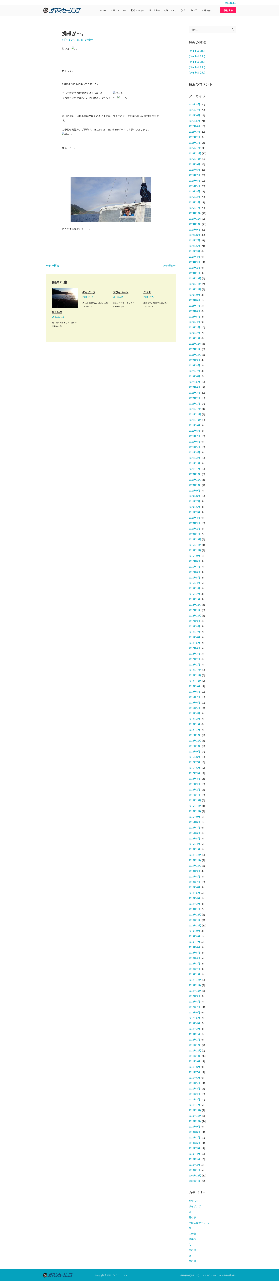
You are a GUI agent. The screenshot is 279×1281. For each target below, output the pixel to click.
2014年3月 (194, 903)
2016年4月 (194, 778)
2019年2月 (194, 593)
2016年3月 (194, 784)
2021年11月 (195, 414)
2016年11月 (195, 740)
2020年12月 (195, 474)
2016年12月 (195, 735)
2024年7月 (194, 240)
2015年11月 (195, 805)
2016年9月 (194, 751)
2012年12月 (195, 979)
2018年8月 (194, 626)
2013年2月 (194, 969)
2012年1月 (194, 1039)
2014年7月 (194, 882)
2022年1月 (194, 403)
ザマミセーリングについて (162, 10)
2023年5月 (194, 316)
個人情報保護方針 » (227, 1275)
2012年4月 (194, 1023)
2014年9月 (194, 871)
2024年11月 (195, 218)
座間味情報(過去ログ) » (190, 1275)
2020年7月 (194, 501)
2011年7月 (194, 1072)
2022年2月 (194, 398)
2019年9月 (194, 555)
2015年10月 (195, 811)
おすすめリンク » (209, 1275)
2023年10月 (195, 289)
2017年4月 (194, 713)
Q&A (183, 10)
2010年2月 (194, 1164)
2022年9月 (194, 360)
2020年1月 (194, 534)
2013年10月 (195, 925)
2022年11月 (195, 349)
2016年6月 (194, 767)
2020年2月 (194, 528)
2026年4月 (194, 126)
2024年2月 (194, 267)
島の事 (192, 1217)
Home (102, 10)
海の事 (192, 1250)
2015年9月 (194, 816)
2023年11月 (195, 283)
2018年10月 (195, 615)
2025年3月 (194, 196)
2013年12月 (195, 914)
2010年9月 (194, 1126)
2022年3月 (194, 392)
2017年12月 (195, 669)
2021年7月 (194, 436)
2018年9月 (194, 621)
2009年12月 (195, 1175)
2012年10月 (195, 990)
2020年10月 (195, 485)
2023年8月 (194, 300)
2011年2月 (194, 1099)
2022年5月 (194, 381)
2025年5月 (194, 186)
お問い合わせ (208, 10)
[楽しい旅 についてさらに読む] (65, 297)
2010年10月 (195, 1121)
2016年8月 (194, 756)
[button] (228, 10)
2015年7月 (194, 827)
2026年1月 (194, 142)
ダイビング (69, 39)
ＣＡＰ (147, 292)
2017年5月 (194, 708)
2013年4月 (194, 958)
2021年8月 (194, 430)
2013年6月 (194, 947)
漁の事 (192, 1260)
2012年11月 (195, 985)
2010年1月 (194, 1170)
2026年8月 (194, 104)
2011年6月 (194, 1077)
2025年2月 (194, 202)
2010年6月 (194, 1143)
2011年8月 (194, 1066)
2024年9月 (194, 229)
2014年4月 (194, 898)
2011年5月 (194, 1083)
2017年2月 (194, 724)
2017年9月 (194, 686)
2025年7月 (194, 175)
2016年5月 (194, 773)
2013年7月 (194, 941)
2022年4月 (194, 387)
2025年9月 (194, 164)
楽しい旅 (57, 312)
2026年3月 (194, 131)
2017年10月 (195, 680)
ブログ (193, 10)
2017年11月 (195, 675)
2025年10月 (195, 158)
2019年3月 (194, 588)
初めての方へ (138, 10)
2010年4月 (194, 1153)
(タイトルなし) (197, 50)
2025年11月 (195, 153)
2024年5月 (194, 251)
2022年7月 (194, 370)
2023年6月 (194, 311)
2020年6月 (194, 506)
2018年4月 (194, 648)
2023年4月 (194, 321)
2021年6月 (194, 441)
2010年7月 (194, 1137)
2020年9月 (194, 490)
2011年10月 (195, 1056)
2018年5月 (194, 642)
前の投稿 (52, 265)
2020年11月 (195, 479)
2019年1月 (194, 599)
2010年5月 (194, 1148)
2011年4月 (194, 1088)
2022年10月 (195, 354)
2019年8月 (194, 561)
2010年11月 (195, 1115)
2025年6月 (194, 180)
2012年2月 (194, 1034)
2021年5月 (194, 447)
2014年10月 (195, 865)
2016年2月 (194, 789)
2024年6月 (194, 245)
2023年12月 (195, 278)
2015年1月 (194, 849)
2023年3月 (194, 327)
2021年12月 (195, 408)
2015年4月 (194, 843)
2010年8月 (194, 1132)
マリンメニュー (118, 10)
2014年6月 (194, 887)
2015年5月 (194, 838)
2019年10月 (195, 550)
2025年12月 (195, 147)
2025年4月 (194, 191)
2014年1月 (194, 909)
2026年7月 (194, 109)
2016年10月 (195, 746)
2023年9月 (194, 294)
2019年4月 (194, 582)
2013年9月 (194, 930)
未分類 (192, 1233)
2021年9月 (194, 425)
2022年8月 (194, 365)
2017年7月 (194, 697)
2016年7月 (194, 762)
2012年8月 (194, 1001)
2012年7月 (194, 1007)
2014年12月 (195, 854)
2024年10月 (195, 224)
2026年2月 (194, 137)
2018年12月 (195, 604)
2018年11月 (195, 610)
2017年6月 (194, 702)
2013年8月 (194, 936)
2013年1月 (194, 974)
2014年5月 (194, 892)
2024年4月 (194, 256)
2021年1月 (194, 468)
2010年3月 (194, 1159)
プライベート (120, 292)
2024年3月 (194, 262)
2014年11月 (195, 860)
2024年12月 (195, 213)
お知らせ (193, 1201)
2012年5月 (194, 1017)
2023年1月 (194, 338)
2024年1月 (194, 273)
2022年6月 (194, 376)
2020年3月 (194, 523)
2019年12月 (195, 539)
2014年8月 (194, 876)
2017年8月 (194, 691)
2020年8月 (194, 495)
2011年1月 (194, 1104)
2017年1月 (194, 729)
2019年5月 (194, 577)
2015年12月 (195, 800)
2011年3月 (194, 1094)
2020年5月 (194, 512)
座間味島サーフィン (199, 1222)
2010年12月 (195, 1110)
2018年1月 (194, 664)
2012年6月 (194, 1012)
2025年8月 (194, 169)
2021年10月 (195, 419)
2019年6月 (194, 572)
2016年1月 (194, 795)
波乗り (192, 1239)
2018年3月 (194, 653)
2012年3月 (194, 1028)
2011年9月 (194, 1061)
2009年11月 (195, 1181)
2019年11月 (195, 544)
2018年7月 (194, 631)
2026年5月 (194, 120)
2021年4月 (194, 452)
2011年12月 (195, 1045)
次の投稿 (169, 265)
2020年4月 (194, 517)
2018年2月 (194, 659)
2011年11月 (195, 1050)
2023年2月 (194, 332)
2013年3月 (194, 963)
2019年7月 (194, 566)
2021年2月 (194, 463)
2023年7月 (194, 305)
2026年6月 (194, 115)
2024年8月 (194, 234)
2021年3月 (194, 457)
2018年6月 (194, 637)
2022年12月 (195, 343)
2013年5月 (194, 952)
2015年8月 (194, 822)
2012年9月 (194, 996)
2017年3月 (194, 718)
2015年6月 (194, 833)
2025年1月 (194, 207)
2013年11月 (195, 920)
